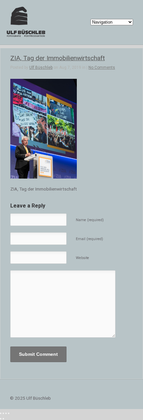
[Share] (3, 413)
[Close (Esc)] (0, 413)
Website (82, 258)
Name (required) (90, 220)
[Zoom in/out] (8, 413)
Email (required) (89, 239)
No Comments (101, 67)
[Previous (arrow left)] (0, 418)
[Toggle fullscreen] (6, 413)
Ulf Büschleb (41, 67)
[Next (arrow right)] (3, 418)
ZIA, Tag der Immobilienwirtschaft (57, 58)
